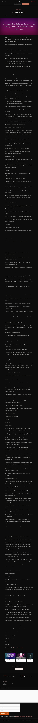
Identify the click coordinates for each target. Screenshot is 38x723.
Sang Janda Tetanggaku (9, 659)
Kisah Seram (19, 9)
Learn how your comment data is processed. (23, 716)
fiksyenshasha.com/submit (18, 647)
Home (9, 3)
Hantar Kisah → (26, 3)
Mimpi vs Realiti (19, 659)
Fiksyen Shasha (19, 1)
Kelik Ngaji (29, 659)
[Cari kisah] (12, 3)
